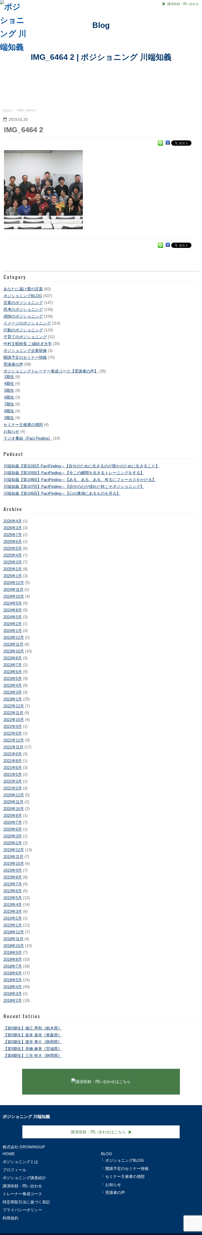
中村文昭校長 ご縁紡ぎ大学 (27, 343)
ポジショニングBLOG (22, 295)
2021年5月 (12, 774)
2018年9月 (12, 952)
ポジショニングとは (20, 1161)
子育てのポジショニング (25, 337)
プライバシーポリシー (22, 1210)
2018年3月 (12, 993)
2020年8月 (12, 815)
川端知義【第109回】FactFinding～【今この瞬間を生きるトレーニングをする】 (73, 473)
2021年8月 (12, 760)
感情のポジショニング (23, 316)
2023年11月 (13, 644)
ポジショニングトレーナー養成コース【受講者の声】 (50, 371)
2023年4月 (12, 685)
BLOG (106, 1153)
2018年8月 (12, 959)
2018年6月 (12, 973)
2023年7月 (12, 665)
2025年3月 (12, 562)
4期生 (9, 383)
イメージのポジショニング (27, 323)
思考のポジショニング (23, 309)
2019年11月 (13, 856)
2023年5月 (12, 678)
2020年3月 (12, 836)
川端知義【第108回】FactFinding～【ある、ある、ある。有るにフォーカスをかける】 (79, 479)
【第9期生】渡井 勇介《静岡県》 (32, 1042)
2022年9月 (12, 726)
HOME (7, 110)
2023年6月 (12, 671)
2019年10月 (13, 863)
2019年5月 (12, 897)
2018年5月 (12, 980)
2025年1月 (12, 576)
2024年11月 (13, 589)
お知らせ (11, 431)
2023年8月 (12, 658)
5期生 (9, 390)
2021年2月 (12, 788)
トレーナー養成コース (22, 1194)
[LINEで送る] (160, 142)
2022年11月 (13, 712)
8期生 (9, 411)
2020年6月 (12, 829)
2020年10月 (13, 808)
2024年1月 (12, 630)
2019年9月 (12, 870)
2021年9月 (12, 754)
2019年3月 (12, 911)
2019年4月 (12, 904)
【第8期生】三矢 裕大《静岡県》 (32, 1055)
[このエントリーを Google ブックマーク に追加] (168, 142)
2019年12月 (13, 849)
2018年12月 (13, 932)
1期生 (9, 376)
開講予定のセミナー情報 (25, 357)
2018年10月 (13, 945)
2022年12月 (13, 706)
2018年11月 (13, 939)
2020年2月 (12, 843)
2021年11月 (13, 747)
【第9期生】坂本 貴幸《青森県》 (32, 1035)
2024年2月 (12, 623)
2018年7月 (12, 966)
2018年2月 (12, 1000)
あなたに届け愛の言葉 (23, 289)
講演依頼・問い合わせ (183, 4)
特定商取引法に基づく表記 (26, 1202)
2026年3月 (12, 528)
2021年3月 (12, 781)
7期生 (9, 404)
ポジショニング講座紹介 (24, 1177)
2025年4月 (12, 555)
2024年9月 (12, 603)
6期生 (9, 397)
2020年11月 (13, 802)
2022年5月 (12, 733)
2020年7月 (12, 822)
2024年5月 (12, 617)
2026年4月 (12, 521)
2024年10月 (13, 596)
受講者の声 (13, 364)
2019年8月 (12, 877)
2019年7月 (12, 884)
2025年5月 (12, 548)
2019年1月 (12, 925)
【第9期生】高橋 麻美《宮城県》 (32, 1048)
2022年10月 (13, 719)
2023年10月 (13, 651)
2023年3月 (12, 692)
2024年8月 (12, 610)
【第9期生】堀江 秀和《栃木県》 (32, 1028)
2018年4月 (12, 986)
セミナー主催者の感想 (23, 424)
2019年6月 (12, 891)
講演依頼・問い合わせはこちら (98, 1132)
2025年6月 (12, 541)
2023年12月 (13, 637)
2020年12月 (13, 795)
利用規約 (10, 1218)
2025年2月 (12, 569)
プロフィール (14, 1170)
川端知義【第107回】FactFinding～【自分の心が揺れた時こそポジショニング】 (73, 486)
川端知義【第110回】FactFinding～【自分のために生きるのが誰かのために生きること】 (81, 466)
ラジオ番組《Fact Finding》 (27, 438)
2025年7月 (12, 534)
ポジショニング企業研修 (25, 350)
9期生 (9, 417)
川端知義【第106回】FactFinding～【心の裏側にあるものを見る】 (61, 493)
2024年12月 (13, 582)
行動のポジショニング (23, 330)
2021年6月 (12, 767)
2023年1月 (12, 699)
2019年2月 (12, 918)
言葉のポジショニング (23, 302)
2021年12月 (13, 740)
